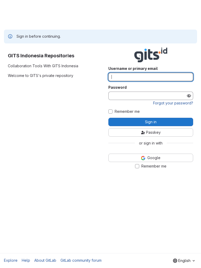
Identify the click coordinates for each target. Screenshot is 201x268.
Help (26, 260)
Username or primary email (133, 68)
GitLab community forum (81, 260)
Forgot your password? (173, 103)
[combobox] (184, 261)
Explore (11, 260)
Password (117, 87)
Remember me (127, 111)
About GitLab (45, 260)
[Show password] (189, 96)
